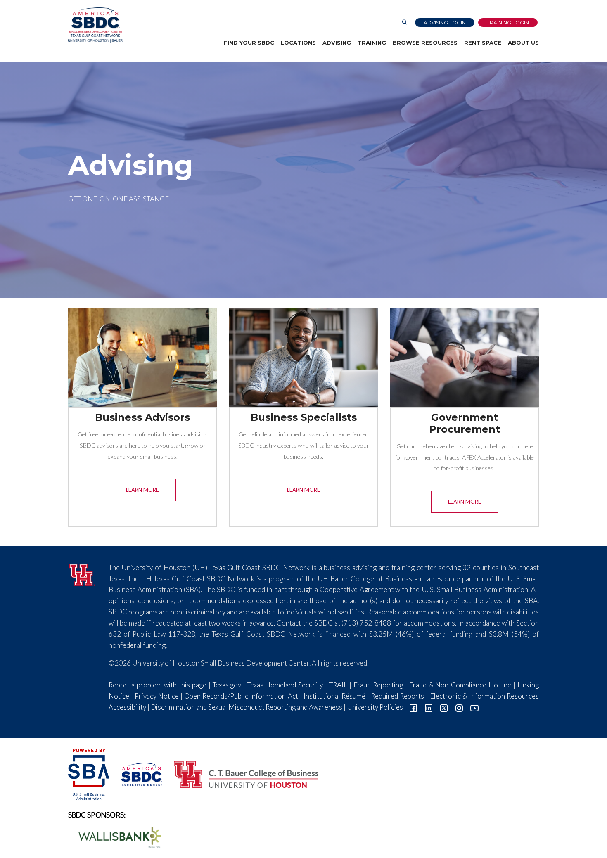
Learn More (142, 489)
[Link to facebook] (413, 707)
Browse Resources (425, 42)
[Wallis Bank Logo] (115, 836)
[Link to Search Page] (404, 22)
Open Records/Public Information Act (241, 696)
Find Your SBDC (249, 42)
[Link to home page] (95, 25)
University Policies (375, 707)
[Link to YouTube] (474, 707)
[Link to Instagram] (459, 707)
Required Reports (397, 696)
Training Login (508, 22)
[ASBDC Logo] (137, 773)
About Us (523, 42)
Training (372, 42)
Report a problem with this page (157, 684)
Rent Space (482, 42)
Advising (336, 42)
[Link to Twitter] (444, 707)
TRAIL (338, 684)
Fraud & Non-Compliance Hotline (460, 684)
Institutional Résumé (334, 696)
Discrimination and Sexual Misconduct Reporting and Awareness (246, 707)
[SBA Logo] (89, 773)
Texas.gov (227, 684)
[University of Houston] (82, 574)
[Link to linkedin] (429, 707)
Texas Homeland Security (285, 684)
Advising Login (445, 22)
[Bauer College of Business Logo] (241, 773)
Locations (298, 42)
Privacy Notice (157, 696)
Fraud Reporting (378, 684)
